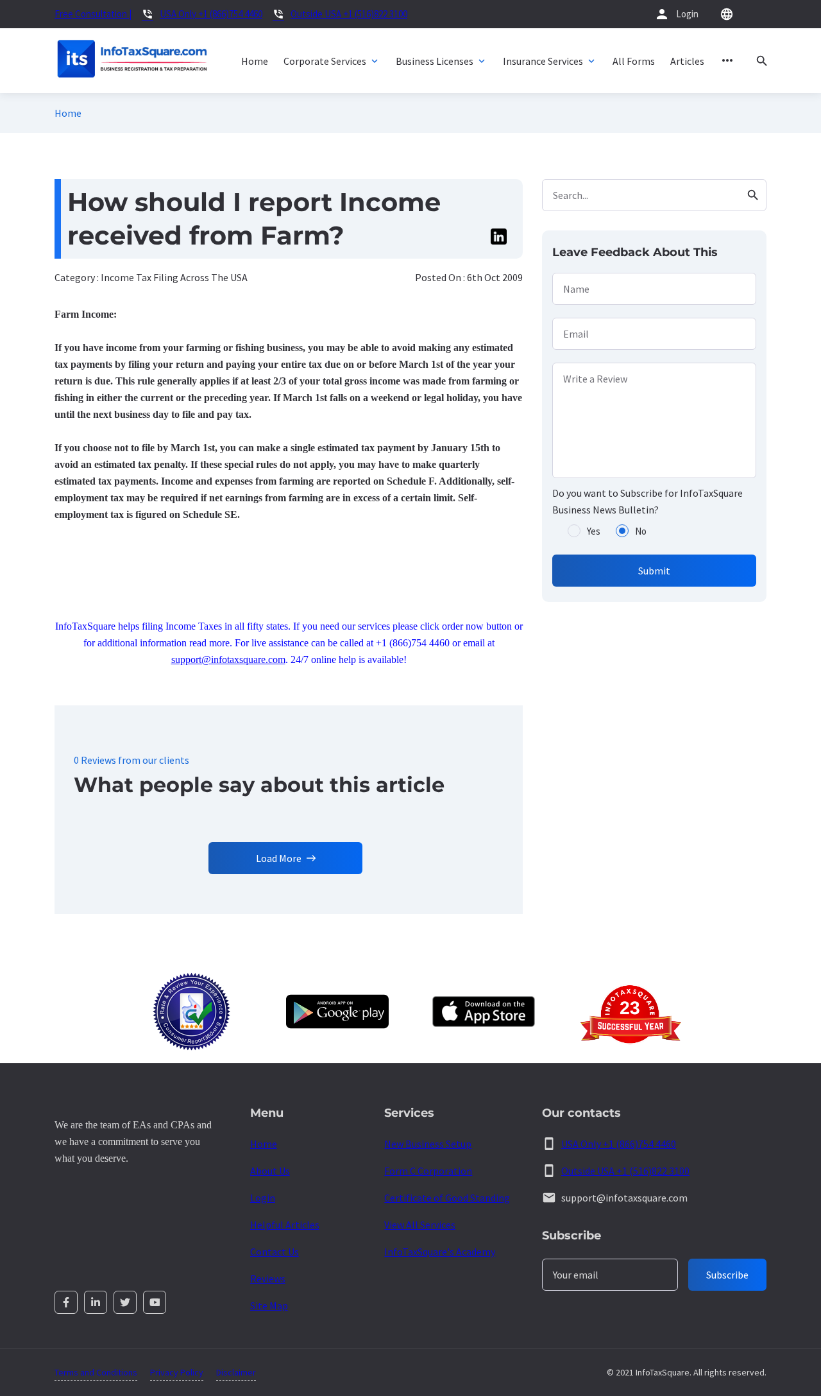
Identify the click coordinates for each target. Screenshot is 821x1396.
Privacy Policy (176, 1372)
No (641, 531)
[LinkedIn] (95, 1302)
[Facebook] (66, 1302)
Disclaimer (236, 1372)
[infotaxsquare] (132, 60)
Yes (593, 531)
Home (68, 113)
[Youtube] (154, 1302)
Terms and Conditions (96, 1372)
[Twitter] (125, 1302)
